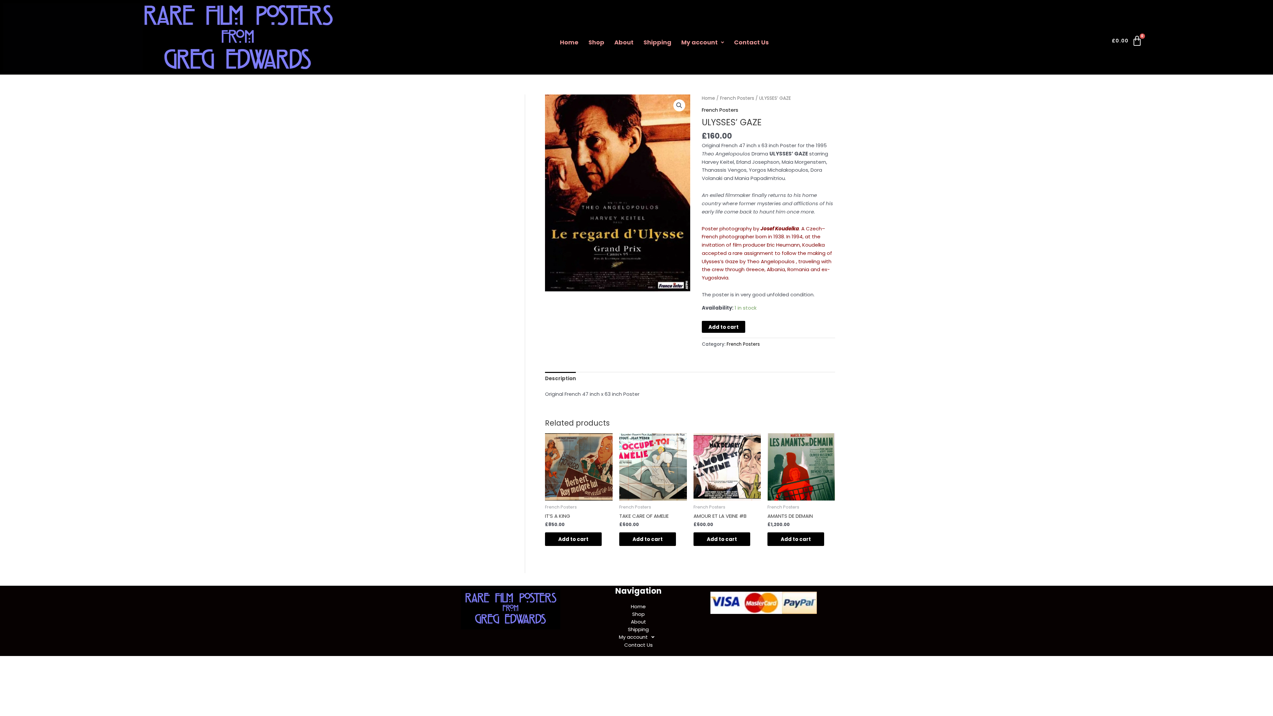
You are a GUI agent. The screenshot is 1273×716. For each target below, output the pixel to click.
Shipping (657, 42)
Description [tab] (560, 378)
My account (699, 42)
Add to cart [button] (573, 539)
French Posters (737, 98)
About (624, 42)
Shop (596, 42)
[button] (702, 42)
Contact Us (751, 42)
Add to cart (723, 327)
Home (569, 42)
